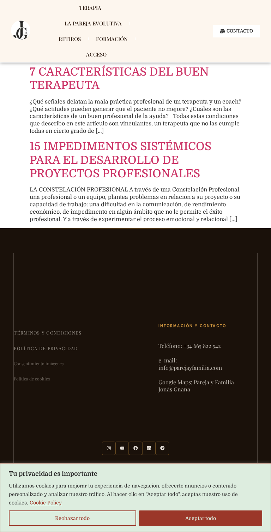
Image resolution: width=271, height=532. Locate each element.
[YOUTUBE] (122, 448)
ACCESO (96, 54)
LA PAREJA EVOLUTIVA (93, 23)
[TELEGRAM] (162, 448)
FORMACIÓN (112, 38)
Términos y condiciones (48, 333)
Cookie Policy (46, 503)
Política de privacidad (46, 348)
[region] (135, 497)
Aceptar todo (200, 518)
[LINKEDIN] (149, 448)
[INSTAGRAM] (108, 448)
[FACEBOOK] (135, 448)
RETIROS (70, 38)
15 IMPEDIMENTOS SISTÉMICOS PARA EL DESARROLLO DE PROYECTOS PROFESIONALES (120, 160)
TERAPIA (90, 7)
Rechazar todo (72, 518)
